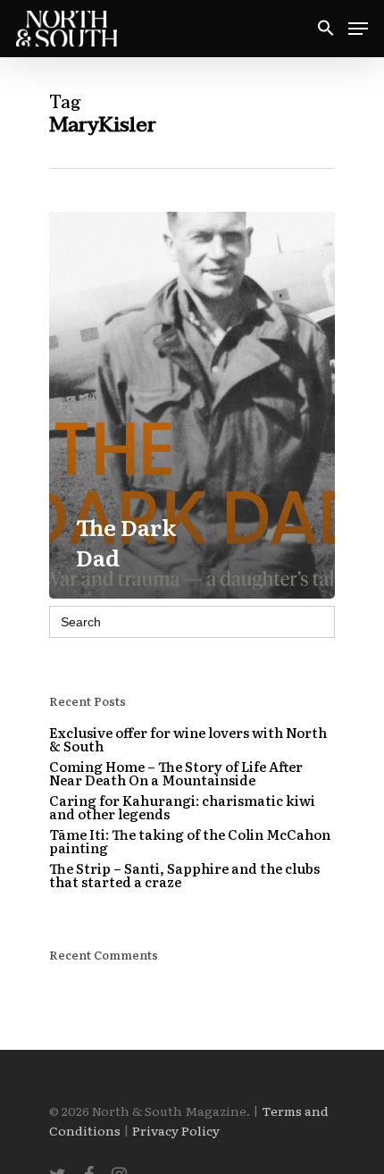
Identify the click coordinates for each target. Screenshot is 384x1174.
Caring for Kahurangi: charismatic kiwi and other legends (182, 806)
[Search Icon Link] (326, 29)
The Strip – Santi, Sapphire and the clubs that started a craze (184, 874)
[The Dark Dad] (192, 406)
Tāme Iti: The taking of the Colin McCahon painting (189, 840)
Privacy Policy (176, 1130)
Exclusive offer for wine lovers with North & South (188, 738)
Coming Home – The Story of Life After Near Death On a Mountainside (176, 772)
